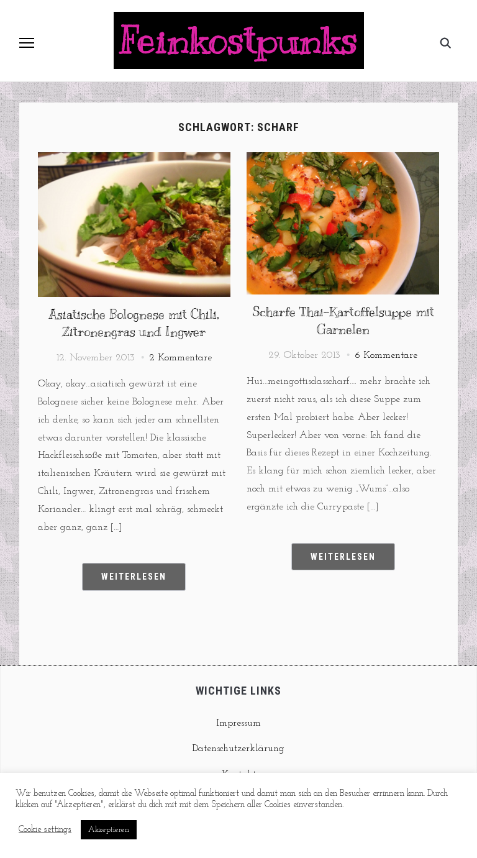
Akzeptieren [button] (108, 830)
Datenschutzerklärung (238, 749)
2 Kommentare (180, 358)
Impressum (238, 723)
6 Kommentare (386, 355)
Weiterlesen (133, 577)
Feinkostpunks (239, 40)
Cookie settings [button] (45, 829)
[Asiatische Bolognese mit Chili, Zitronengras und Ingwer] (134, 160)
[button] (26, 43)
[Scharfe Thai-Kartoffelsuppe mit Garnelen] (343, 160)
